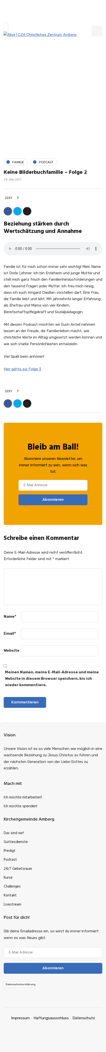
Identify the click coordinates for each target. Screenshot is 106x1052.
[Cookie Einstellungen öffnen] (9, 1046)
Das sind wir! (14, 833)
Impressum (20, 1018)
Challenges (12, 887)
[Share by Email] (27, 211)
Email (10, 633)
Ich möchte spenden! (20, 806)
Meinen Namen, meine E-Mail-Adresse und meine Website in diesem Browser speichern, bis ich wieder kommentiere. (52, 678)
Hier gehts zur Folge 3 (22, 369)
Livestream (12, 904)
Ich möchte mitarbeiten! (23, 797)
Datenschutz (83, 1018)
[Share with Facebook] (8, 211)
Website (11, 650)
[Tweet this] (17, 211)
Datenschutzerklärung (20, 984)
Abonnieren (53, 500)
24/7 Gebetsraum (18, 869)
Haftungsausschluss (51, 1018)
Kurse (8, 878)
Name (10, 616)
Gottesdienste (16, 842)
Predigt (10, 851)
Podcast (10, 860)
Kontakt (10, 895)
